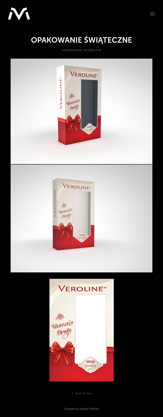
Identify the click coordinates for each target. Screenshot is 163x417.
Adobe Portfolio (89, 408)
